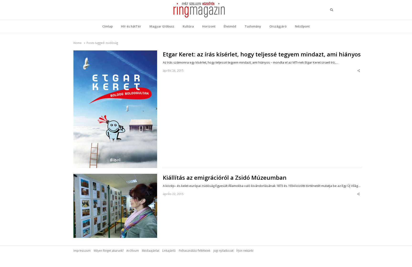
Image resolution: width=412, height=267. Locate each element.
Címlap (107, 26)
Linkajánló (169, 250)
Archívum (132, 250)
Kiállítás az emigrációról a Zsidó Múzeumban (225, 177)
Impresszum (82, 250)
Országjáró (278, 26)
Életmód (230, 26)
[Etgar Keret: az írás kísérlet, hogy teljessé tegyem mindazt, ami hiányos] (115, 53)
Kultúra (188, 26)
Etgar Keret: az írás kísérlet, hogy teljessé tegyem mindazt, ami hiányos (262, 54)
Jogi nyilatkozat (223, 250)
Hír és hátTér (131, 26)
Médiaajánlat (150, 250)
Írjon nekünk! (244, 250)
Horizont (209, 26)
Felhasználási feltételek (194, 250)
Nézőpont (302, 26)
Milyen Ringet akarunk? (109, 250)
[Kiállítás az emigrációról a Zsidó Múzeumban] (115, 176)
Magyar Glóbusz (161, 26)
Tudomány (253, 26)
